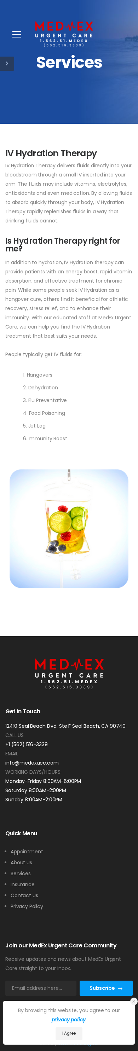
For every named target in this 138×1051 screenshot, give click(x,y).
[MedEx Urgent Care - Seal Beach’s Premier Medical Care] (64, 34)
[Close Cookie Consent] (134, 1001)
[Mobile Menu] (16, 34)
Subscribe (102, 988)
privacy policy (69, 1019)
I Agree (69, 1033)
